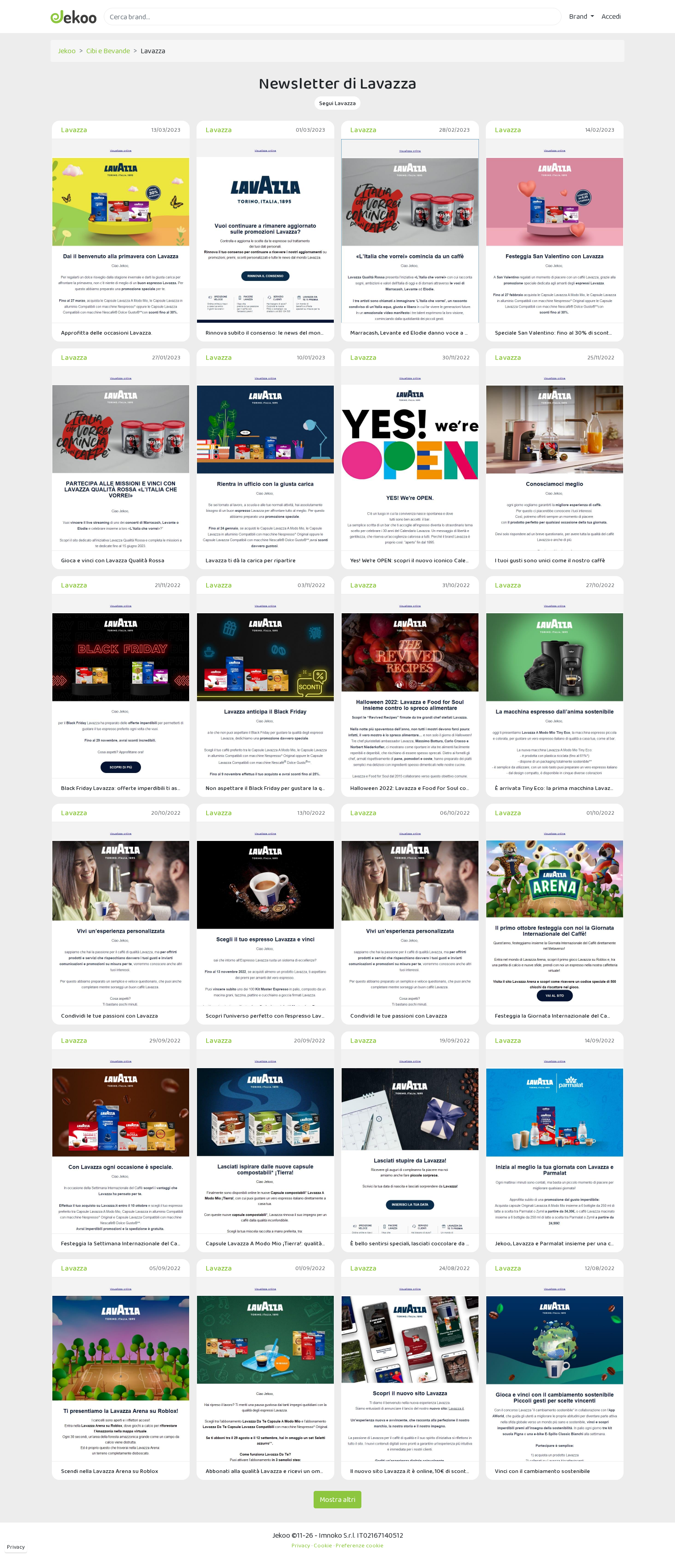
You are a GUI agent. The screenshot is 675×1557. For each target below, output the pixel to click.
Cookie (323, 1545)
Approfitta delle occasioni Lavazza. (106, 332)
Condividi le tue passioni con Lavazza (109, 1015)
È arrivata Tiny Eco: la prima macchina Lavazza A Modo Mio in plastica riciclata (554, 788)
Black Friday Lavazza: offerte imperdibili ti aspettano (120, 788)
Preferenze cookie (359, 1545)
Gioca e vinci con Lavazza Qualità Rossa (112, 560)
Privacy (16, 1547)
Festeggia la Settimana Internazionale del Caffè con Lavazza (120, 1243)
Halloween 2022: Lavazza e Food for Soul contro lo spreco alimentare (410, 788)
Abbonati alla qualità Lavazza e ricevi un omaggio (265, 1471)
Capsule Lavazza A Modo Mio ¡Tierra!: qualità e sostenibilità (265, 1243)
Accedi (611, 16)
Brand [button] (579, 16)
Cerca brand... (124, 30)
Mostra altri (337, 1499)
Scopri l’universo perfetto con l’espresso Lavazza (265, 1015)
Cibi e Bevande (108, 50)
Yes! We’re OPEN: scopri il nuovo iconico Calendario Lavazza (410, 560)
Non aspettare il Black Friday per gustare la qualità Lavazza (265, 788)
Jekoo (67, 50)
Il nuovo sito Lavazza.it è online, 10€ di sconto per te (410, 1471)
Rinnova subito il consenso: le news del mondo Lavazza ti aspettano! (265, 332)
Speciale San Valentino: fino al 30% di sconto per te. (554, 332)
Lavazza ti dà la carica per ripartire (251, 560)
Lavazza (74, 129)
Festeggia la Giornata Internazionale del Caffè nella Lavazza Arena (554, 1015)
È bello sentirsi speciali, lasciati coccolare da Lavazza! (410, 1243)
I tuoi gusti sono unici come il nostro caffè (550, 560)
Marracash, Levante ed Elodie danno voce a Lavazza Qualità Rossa (410, 332)
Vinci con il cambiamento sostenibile (542, 1471)
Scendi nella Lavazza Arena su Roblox (109, 1471)
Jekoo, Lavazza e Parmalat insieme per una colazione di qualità (554, 1243)
